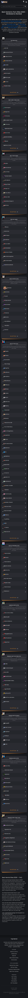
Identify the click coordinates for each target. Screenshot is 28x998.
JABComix (7, 863)
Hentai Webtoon (8, 621)
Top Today (14, 977)
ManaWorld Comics (9, 825)
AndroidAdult (7, 248)
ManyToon (7, 642)
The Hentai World (8, 443)
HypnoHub (7, 464)
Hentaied (7, 791)
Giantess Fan (7, 833)
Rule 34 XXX (7, 531)
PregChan (7, 368)
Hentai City (7, 570)
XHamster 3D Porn (9, 52)
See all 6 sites (13, 750)
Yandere (6, 393)
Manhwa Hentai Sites (14, 605)
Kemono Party (8, 506)
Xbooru (6, 439)
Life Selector (7, 180)
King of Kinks (7, 184)
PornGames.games (9, 256)
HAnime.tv (7, 591)
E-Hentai (7, 527)
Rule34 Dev (7, 401)
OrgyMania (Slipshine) (10, 837)
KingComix (7, 111)
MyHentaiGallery (8, 137)
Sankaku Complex (9, 485)
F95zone (6, 227)
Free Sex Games (14, 219)
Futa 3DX (7, 672)
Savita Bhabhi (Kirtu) (9, 850)
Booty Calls (7, 197)
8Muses (6, 141)
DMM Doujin (7, 740)
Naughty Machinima (9, 69)
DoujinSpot (7, 731)
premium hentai (6, 26)
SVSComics (7, 124)
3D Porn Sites (14, 40)
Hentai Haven (8, 587)
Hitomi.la (7, 317)
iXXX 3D (6, 48)
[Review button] (25, 49)
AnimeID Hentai (8, 578)
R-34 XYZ (7, 473)
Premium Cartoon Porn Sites (14, 656)
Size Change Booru (9, 431)
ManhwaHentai (8, 638)
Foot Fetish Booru (8, 426)
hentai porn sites (11, 24)
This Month (14, 981)
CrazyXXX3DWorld (9, 846)
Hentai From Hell (8, 422)
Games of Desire (8, 252)
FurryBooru (7, 376)
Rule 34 (14, 955)
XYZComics (7, 116)
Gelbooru (7, 515)
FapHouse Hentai (8, 786)
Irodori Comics (8, 727)
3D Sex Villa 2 (7, 192)
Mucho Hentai (8, 566)
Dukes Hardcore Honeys (10, 842)
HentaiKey (7, 795)
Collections (14, 953)
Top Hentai (14, 939)
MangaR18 (7, 723)
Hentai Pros (7, 803)
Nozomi (6, 397)
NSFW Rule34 (7, 73)
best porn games (12, 27)
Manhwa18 (7, 617)
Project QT (7, 188)
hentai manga (14, 26)
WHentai (6, 418)
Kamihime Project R (9, 201)
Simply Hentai (8, 300)
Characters (14, 960)
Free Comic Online (9, 612)
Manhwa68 (7, 625)
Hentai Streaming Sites (14, 545)
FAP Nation (7, 235)
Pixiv (6, 452)
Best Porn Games (14, 155)
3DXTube (7, 684)
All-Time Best (14, 983)
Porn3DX (6, 65)
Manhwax (7, 629)
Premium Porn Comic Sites (14, 817)
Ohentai (6, 557)
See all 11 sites (13, 148)
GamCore (7, 231)
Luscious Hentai (8, 498)
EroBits (6, 663)
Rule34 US (7, 468)
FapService (7, 447)
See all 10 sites (13, 92)
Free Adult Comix (8, 120)
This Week (14, 979)
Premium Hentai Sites (14, 758)
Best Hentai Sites (14, 957)
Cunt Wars (7, 171)
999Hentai (7, 384)
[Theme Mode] (24, 2)
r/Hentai (6, 355)
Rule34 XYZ (7, 477)
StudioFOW (7, 435)
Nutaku (6, 163)
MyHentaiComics (8, 128)
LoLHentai (7, 460)
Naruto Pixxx (7, 765)
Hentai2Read (7, 321)
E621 (5, 523)
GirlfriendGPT (8, 782)
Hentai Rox (7, 292)
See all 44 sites (13, 538)
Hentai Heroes (8, 167)
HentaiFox (7, 325)
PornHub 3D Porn (8, 60)
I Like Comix (7, 132)
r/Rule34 (6, 351)
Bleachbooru (7, 380)
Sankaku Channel (9, 502)
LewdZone (7, 239)
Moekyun (7, 735)
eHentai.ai (7, 799)
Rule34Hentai (8, 481)
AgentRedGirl (7, 689)
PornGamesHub (8, 260)
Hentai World (7, 553)
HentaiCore (7, 778)
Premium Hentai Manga (14, 715)
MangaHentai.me (8, 633)
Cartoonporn (7, 107)
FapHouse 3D (7, 693)
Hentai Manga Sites (14, 279)
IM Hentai (7, 313)
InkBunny (7, 405)
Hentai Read (7, 304)
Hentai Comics (14, 951)
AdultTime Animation (9, 697)
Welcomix (7, 858)
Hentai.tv (7, 574)
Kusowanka (7, 359)
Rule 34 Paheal (8, 510)
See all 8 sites (13, 648)
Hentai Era (7, 308)
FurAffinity (7, 519)
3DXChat (7, 205)
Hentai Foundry (8, 494)
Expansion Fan (8, 829)
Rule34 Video (7, 86)
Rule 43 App (7, 364)
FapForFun (7, 414)
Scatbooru (7, 372)
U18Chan (7, 389)
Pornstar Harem (8, 176)
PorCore (6, 81)
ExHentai (6, 489)
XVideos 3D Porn (8, 56)
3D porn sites (21, 24)
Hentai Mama (8, 561)
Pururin (6, 296)
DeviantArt (7, 410)
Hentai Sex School (9, 770)
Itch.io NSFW (7, 243)
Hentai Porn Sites (14, 343)
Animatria (7, 701)
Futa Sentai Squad (9, 668)
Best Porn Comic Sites (14, 100)
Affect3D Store (8, 676)
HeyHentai (7, 774)
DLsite (6, 744)
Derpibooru (7, 456)
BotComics (7, 854)
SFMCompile (7, 77)
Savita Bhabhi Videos (9, 680)
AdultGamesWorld (9, 264)
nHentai (9, 287)
